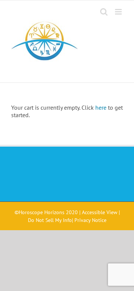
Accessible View (99, 212)
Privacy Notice (90, 220)
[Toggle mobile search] (104, 12)
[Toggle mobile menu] (119, 12)
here (100, 107)
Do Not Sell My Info (50, 220)
